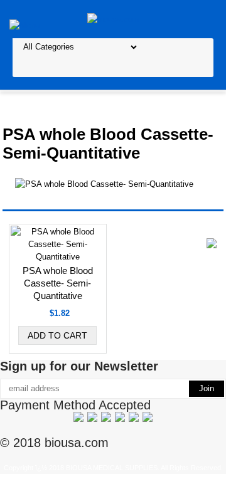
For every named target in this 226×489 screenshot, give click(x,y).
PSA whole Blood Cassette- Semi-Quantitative (58, 283)
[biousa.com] (113, 18)
